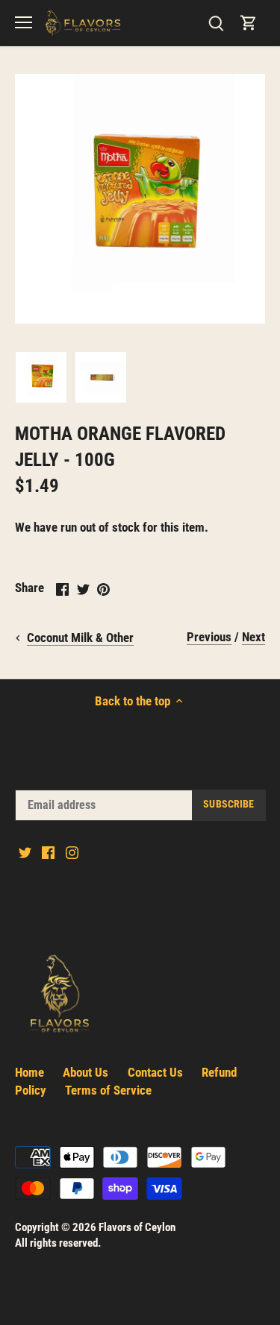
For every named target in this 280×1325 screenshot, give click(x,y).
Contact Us (155, 1072)
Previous (209, 636)
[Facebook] (48, 852)
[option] (41, 377)
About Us (85, 1072)
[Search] (215, 22)
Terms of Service (108, 1090)
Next (253, 636)
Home (29, 1072)
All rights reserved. (58, 1243)
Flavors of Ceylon (137, 1227)
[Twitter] (25, 852)
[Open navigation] (23, 22)
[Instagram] (72, 852)
